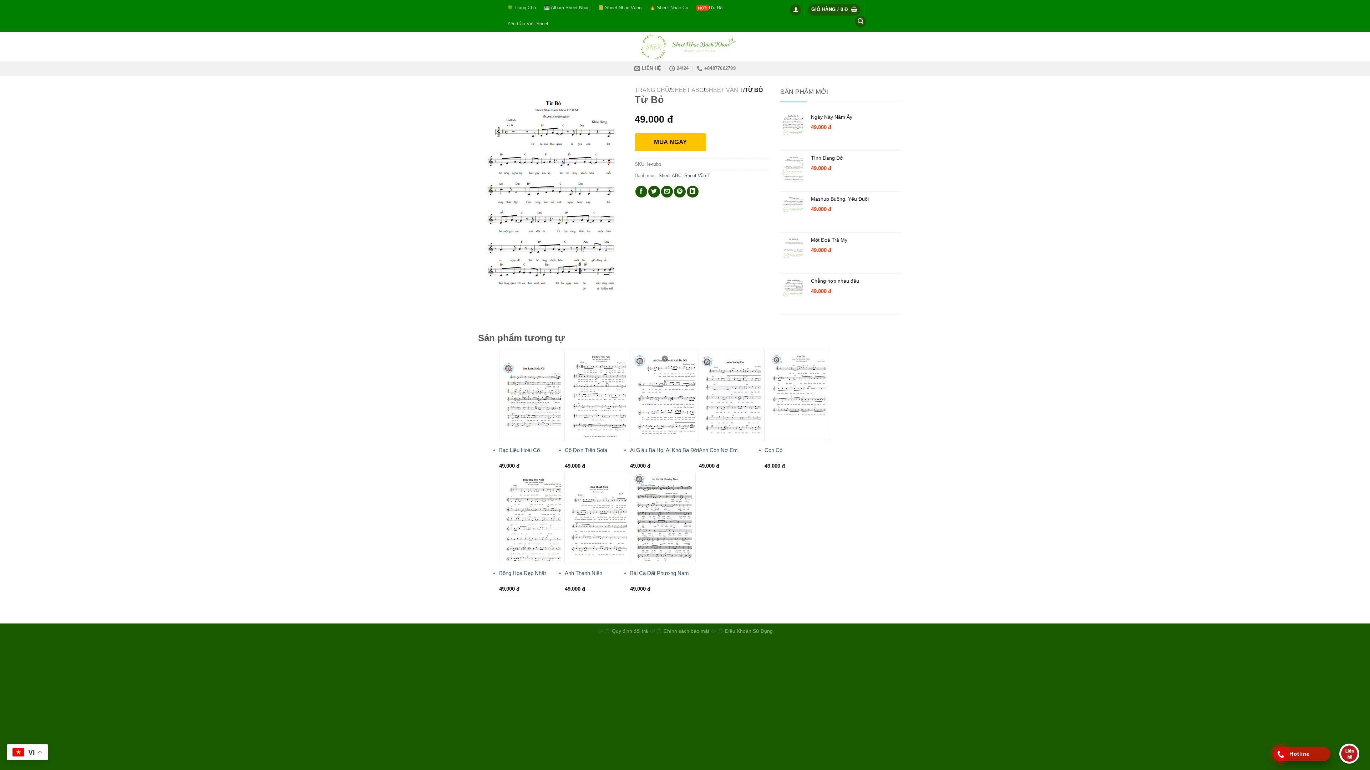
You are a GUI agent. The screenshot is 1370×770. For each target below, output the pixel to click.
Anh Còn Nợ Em (718, 450)
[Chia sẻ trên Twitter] (654, 191)
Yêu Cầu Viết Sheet (527, 23)
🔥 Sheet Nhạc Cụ (669, 7)
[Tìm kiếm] (860, 21)
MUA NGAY (670, 142)
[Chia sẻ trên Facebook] (641, 191)
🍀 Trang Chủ (521, 7)
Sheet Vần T (724, 90)
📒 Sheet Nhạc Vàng (619, 7)
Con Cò (773, 450)
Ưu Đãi (716, 7)
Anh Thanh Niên (583, 573)
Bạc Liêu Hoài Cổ (519, 450)
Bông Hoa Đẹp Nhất (522, 573)
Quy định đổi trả (629, 631)
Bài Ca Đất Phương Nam (659, 573)
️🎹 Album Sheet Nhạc (567, 7)
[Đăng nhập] (795, 10)
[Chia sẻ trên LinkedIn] (693, 191)
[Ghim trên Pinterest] (680, 191)
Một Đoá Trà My (829, 240)
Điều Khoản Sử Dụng (749, 631)
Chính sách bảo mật (687, 631)
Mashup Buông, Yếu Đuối (840, 199)
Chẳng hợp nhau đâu (835, 281)
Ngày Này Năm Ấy (831, 117)
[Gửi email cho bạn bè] (667, 191)
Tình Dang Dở (827, 158)
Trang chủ (652, 90)
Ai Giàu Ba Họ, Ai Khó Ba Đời (664, 450)
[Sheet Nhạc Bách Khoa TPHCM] (685, 46)
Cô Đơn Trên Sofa (586, 450)
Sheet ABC (687, 90)
